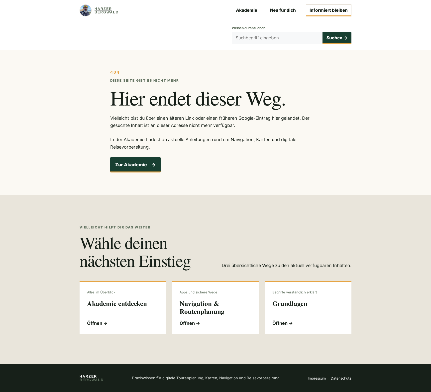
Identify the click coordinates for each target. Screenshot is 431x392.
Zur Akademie (135, 164)
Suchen (336, 37)
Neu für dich (283, 10)
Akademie (246, 10)
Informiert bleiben (329, 10)
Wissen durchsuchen (248, 28)
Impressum (317, 378)
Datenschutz (341, 378)
